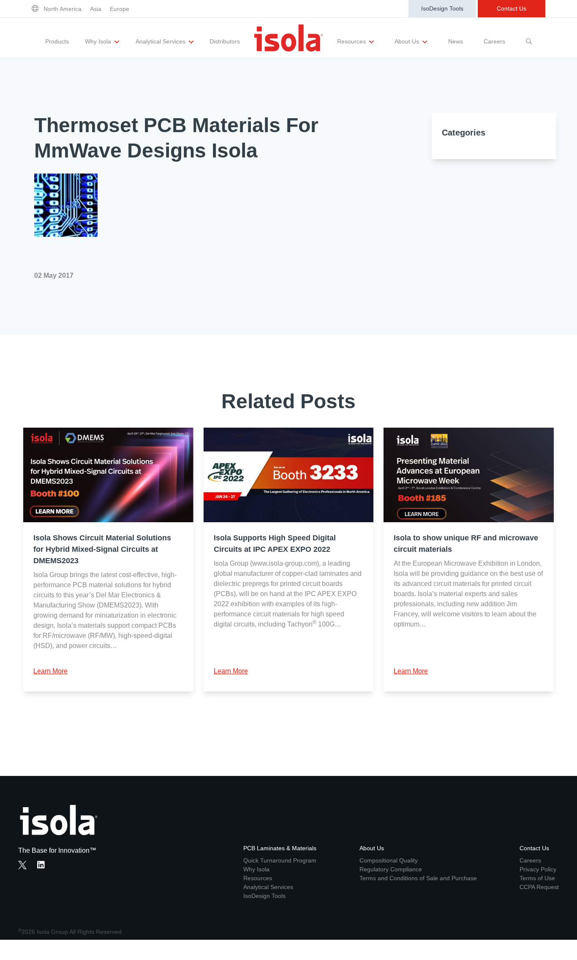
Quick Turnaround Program (279, 860)
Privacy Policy (538, 869)
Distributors (225, 41)
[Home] (288, 38)
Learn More (50, 671)
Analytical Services (161, 41)
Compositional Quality (388, 860)
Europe (119, 8)
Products (57, 41)
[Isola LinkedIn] (43, 865)
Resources (352, 41)
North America (63, 8)
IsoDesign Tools (442, 8)
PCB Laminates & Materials (279, 848)
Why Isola (99, 41)
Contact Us (511, 8)
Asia (95, 8)
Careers (494, 41)
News (455, 41)
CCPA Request (539, 887)
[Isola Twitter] (22, 865)
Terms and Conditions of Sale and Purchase (418, 878)
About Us (408, 41)
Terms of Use (537, 878)
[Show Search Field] (529, 38)
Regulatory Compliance (390, 869)
